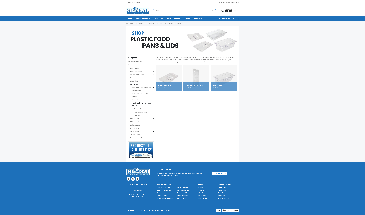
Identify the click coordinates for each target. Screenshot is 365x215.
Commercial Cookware (137, 78)
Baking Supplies (134, 68)
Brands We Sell (202, 195)
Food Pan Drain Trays (140, 112)
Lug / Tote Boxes (137, 100)
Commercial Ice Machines (164, 193)
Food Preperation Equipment (165, 198)
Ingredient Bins (136, 91)
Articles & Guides (202, 193)
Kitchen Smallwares (183, 187)
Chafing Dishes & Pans (137, 74)
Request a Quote (224, 19)
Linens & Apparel (135, 128)
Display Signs (134, 81)
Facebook (128, 179)
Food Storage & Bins (183, 193)
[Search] (213, 10)
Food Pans (137, 115)
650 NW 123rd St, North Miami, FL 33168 (229, 2)
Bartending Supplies (136, 71)
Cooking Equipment (162, 195)
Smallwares (159, 19)
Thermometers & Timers (137, 138)
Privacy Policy (222, 190)
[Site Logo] (137, 10)
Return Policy (222, 193)
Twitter (133, 179)
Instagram (137, 179)
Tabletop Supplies (135, 135)
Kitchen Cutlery (134, 118)
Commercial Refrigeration (164, 190)
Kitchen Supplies (135, 125)
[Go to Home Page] (127, 23)
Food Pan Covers (139, 109)
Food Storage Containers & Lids (141, 87)
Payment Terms (222, 187)
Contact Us (198, 19)
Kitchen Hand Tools (136, 122)
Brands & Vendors (173, 19)
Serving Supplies (135, 131)
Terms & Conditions (223, 198)
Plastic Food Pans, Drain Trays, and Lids (141, 104)
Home (130, 19)
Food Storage (134, 84)
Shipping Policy (222, 195)
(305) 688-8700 (138, 191)
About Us (187, 19)
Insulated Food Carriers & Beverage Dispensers (142, 95)
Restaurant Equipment (144, 19)
